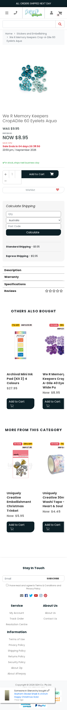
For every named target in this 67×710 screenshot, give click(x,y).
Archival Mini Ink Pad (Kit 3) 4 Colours (20, 378)
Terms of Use (17, 639)
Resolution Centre (16, 624)
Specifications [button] (15, 284)
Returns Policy (16, 656)
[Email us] (21, 595)
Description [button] (12, 270)
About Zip (17, 668)
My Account (17, 613)
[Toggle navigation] (7, 13)
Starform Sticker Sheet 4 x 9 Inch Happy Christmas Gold (31, 695)
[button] (33, 190)
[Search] (59, 24)
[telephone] (15, 12)
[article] (20, 366)
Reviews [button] (10, 291)
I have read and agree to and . (34, 587)
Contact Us (50, 618)
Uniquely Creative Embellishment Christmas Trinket (19, 502)
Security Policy (16, 662)
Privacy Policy (33, 588)
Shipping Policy (17, 650)
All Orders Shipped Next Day (33, 3)
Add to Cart (36, 174)
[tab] (33, 270)
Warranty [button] (11, 277)
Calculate (32, 232)
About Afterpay (17, 673)
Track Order (17, 618)
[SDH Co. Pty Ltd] (33, 12)
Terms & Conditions (45, 585)
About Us (50, 613)
